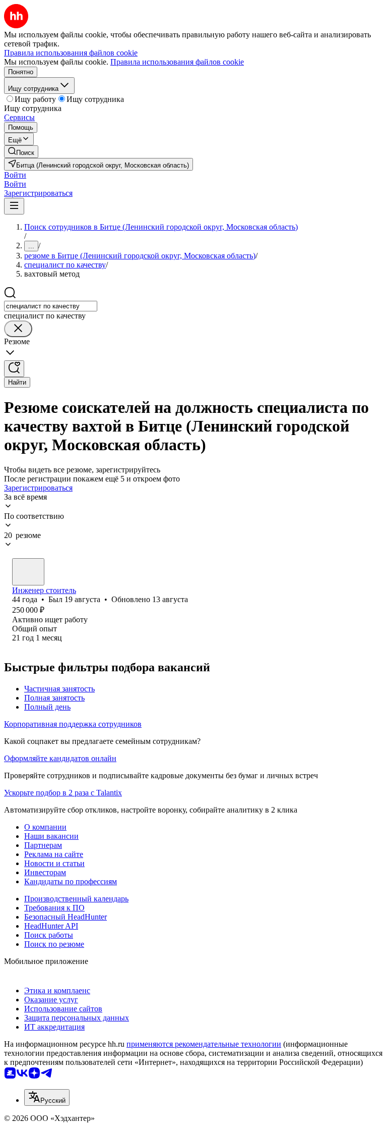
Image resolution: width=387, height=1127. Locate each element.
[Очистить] (18, 328)
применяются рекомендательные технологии (203, 1044)
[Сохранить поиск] (14, 368)
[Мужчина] (28, 571)
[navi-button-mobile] (14, 206)
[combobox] (50, 306)
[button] (15, 175)
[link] (21, 151)
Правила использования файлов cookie (177, 62)
